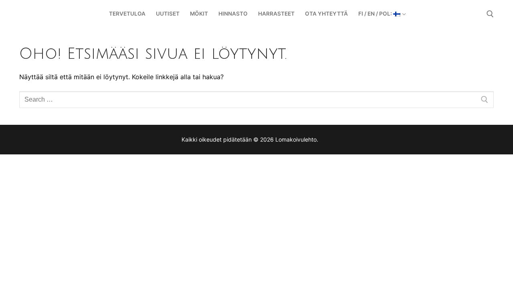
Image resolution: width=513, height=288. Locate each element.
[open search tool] (490, 14)
